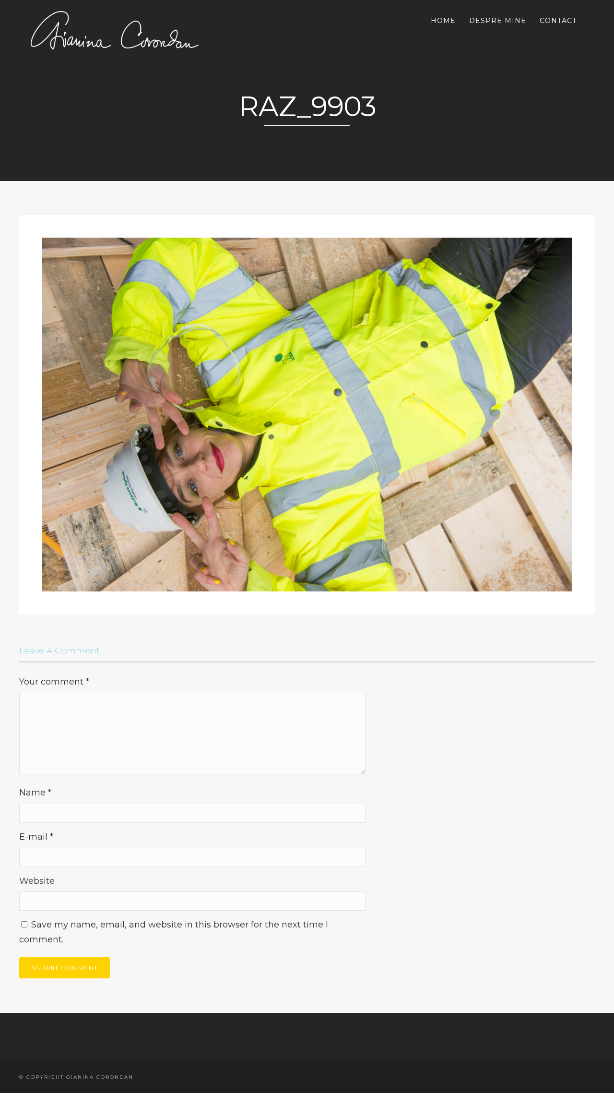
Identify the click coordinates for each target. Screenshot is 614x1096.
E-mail (36, 836)
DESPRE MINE (497, 20)
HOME (443, 20)
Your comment (54, 681)
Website (37, 881)
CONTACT (558, 20)
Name (35, 792)
